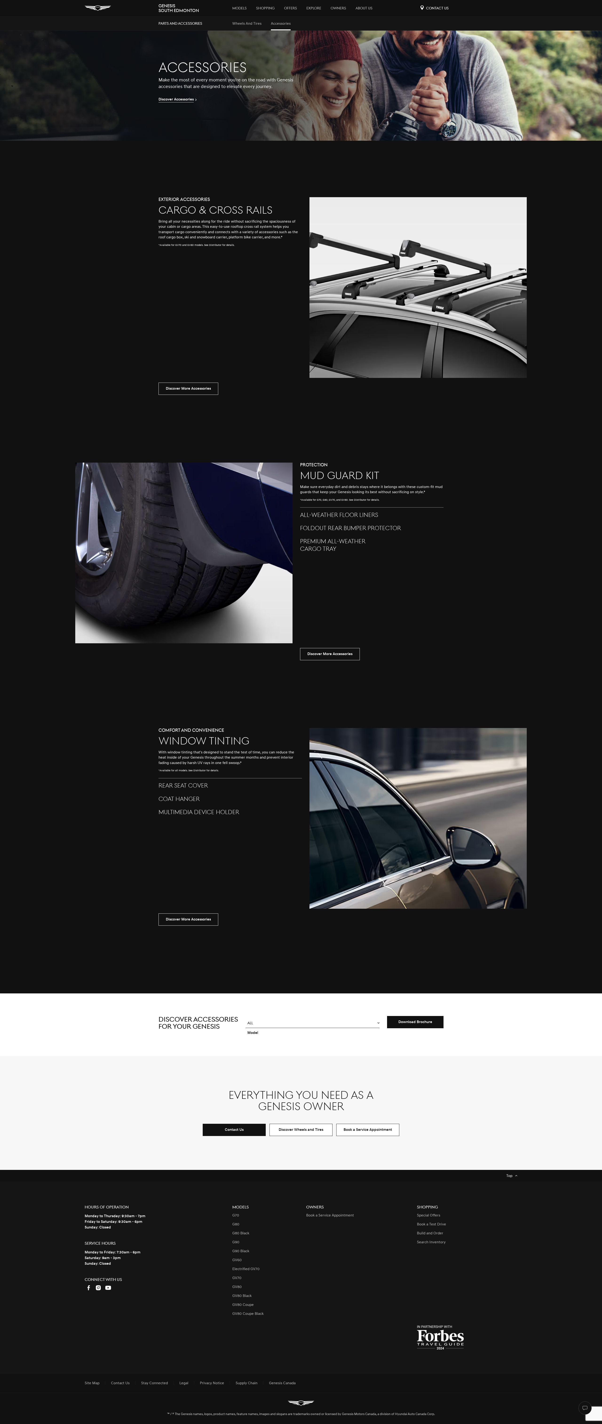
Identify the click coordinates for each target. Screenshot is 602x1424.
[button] (313, 1023)
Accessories (281, 23)
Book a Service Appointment (368, 1129)
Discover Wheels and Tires (301, 1129)
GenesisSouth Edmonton (178, 8)
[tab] (230, 227)
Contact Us (234, 1129)
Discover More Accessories (188, 388)
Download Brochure (415, 1022)
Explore (313, 8)
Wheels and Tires (246, 23)
